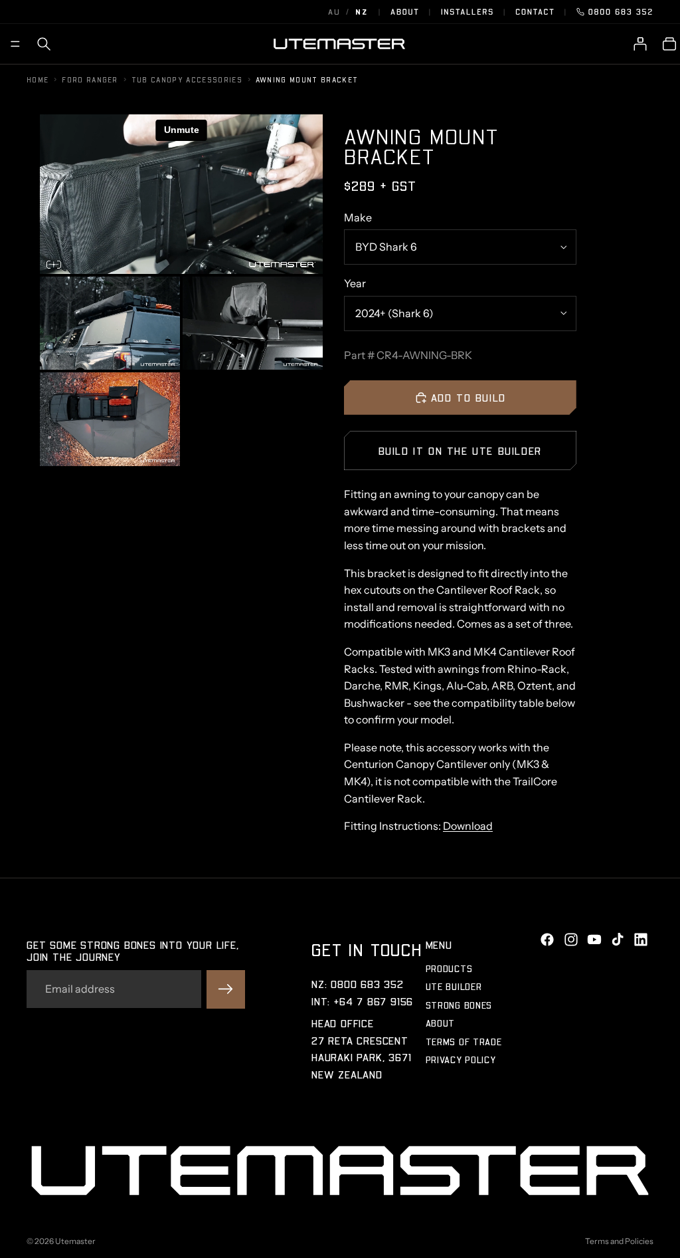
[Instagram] (571, 939)
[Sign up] (226, 988)
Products (449, 968)
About (405, 12)
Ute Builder (454, 986)
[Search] (43, 44)
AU (334, 12)
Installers (467, 12)
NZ (361, 12)
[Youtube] (594, 939)
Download (468, 825)
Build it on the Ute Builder (460, 450)
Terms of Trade (464, 1041)
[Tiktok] (618, 939)
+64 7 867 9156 (373, 1000)
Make (358, 217)
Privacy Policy (461, 1059)
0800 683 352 (620, 12)
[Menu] (15, 44)
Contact (534, 12)
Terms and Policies (619, 1241)
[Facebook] (547, 939)
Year (355, 283)
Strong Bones (459, 1005)
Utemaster (75, 1241)
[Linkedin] (641, 939)
